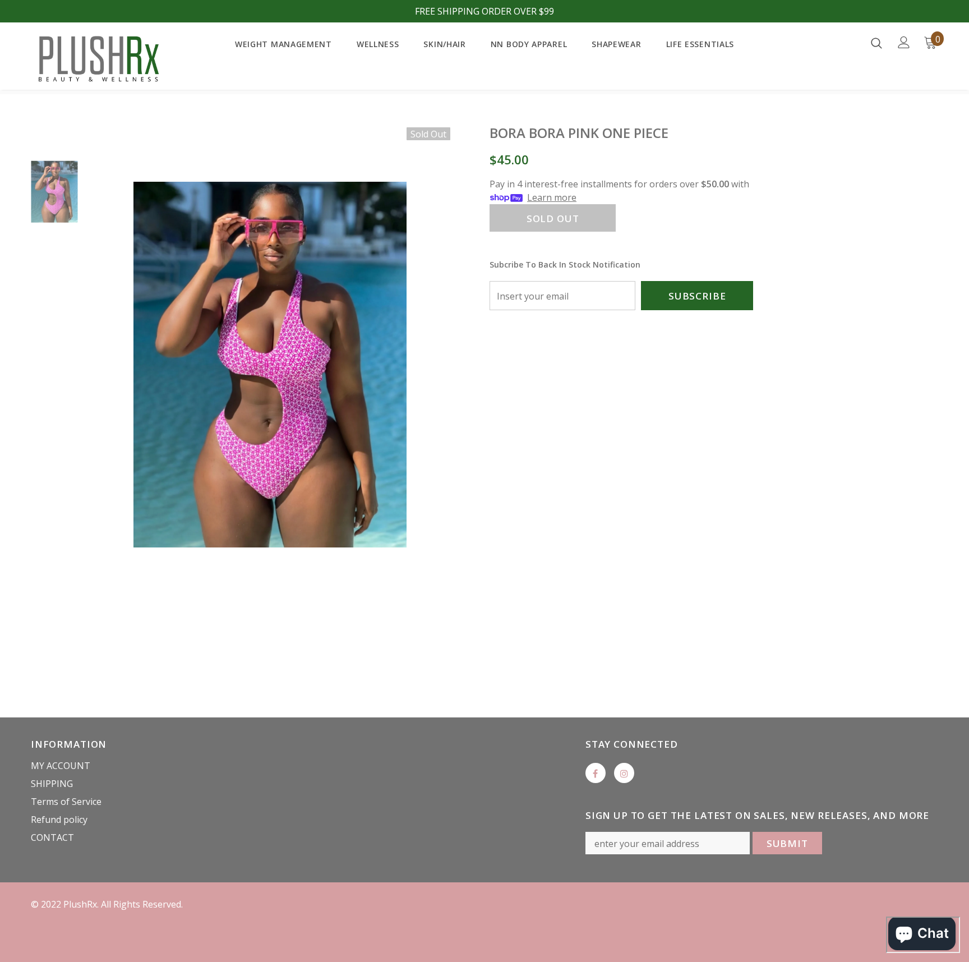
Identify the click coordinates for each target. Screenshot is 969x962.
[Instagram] (624, 773)
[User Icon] (904, 42)
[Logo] (97, 59)
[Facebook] (595, 773)
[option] (270, 364)
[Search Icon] (876, 42)
